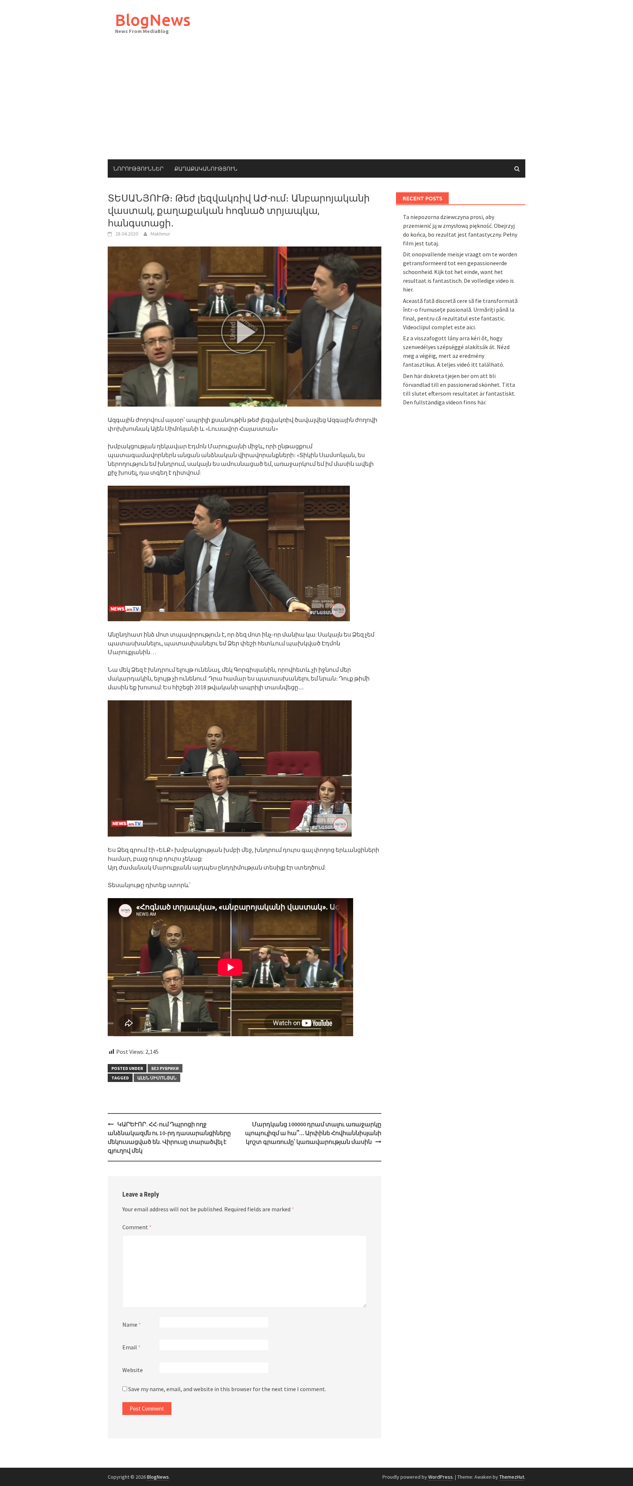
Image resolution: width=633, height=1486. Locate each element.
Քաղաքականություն (205, 168)
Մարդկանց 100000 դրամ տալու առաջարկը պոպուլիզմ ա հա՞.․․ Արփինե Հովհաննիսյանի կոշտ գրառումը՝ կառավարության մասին (313, 1132)
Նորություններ (138, 168)
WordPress (440, 1477)
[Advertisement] (316, 104)
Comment (137, 1227)
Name (131, 1324)
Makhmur (160, 233)
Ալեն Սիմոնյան (157, 1078)
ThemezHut (511, 1477)
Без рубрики (165, 1068)
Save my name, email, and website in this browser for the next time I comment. (227, 1389)
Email (131, 1347)
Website (132, 1370)
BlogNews (152, 20)
